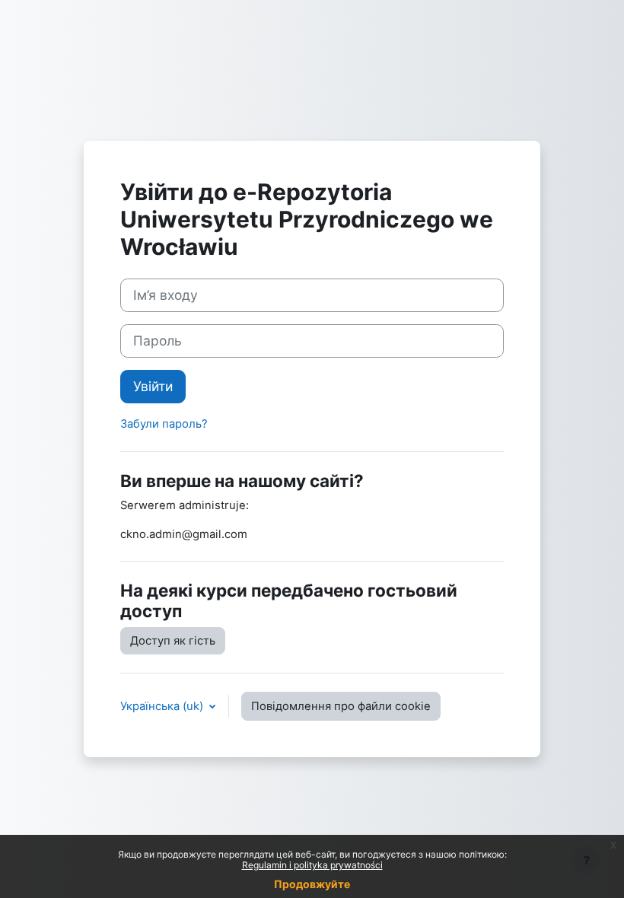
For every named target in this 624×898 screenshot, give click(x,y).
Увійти (153, 386)
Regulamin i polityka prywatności (312, 865)
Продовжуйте (312, 883)
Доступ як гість (172, 641)
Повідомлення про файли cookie (341, 706)
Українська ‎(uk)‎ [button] (163, 706)
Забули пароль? (164, 424)
